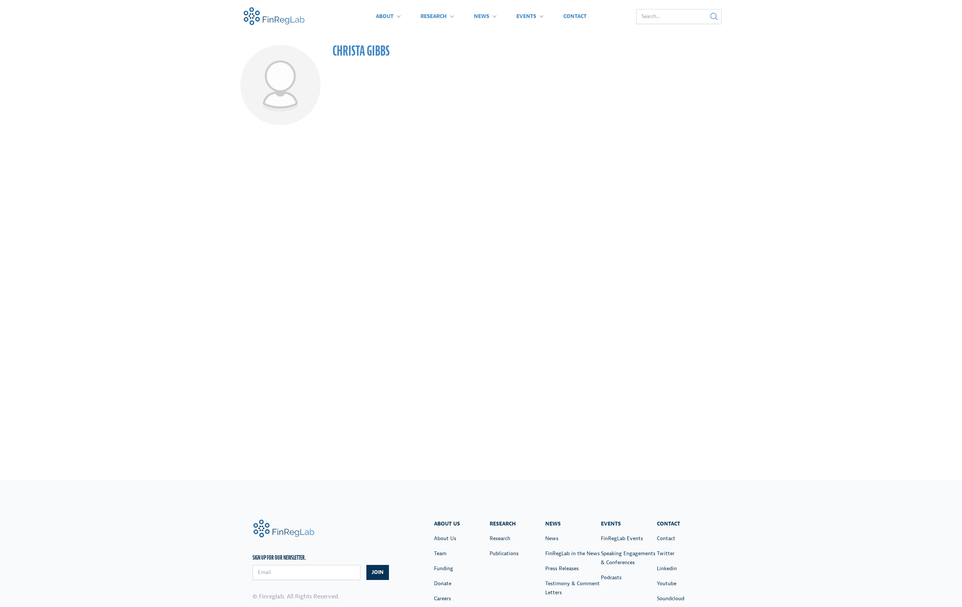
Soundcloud (670, 598)
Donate (442, 583)
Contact (575, 16)
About (384, 16)
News (481, 16)
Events (526, 16)
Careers (442, 598)
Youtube (666, 583)
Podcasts (611, 577)
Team (440, 553)
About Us (445, 538)
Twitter (666, 553)
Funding (443, 568)
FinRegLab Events (622, 538)
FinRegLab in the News (572, 553)
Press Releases (562, 568)
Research (433, 16)
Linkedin (667, 568)
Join (378, 572)
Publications (504, 553)
